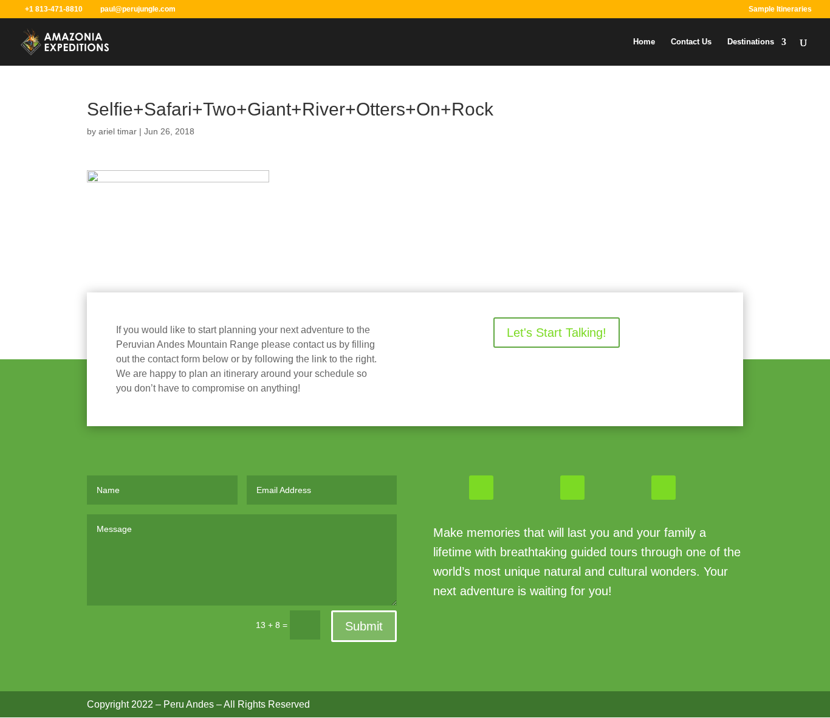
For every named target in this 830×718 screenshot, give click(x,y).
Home (644, 42)
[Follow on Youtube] (663, 487)
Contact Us (691, 42)
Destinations (750, 42)
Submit (364, 626)
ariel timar (117, 131)
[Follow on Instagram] (572, 487)
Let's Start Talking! (556, 332)
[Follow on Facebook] (481, 487)
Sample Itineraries (780, 9)
